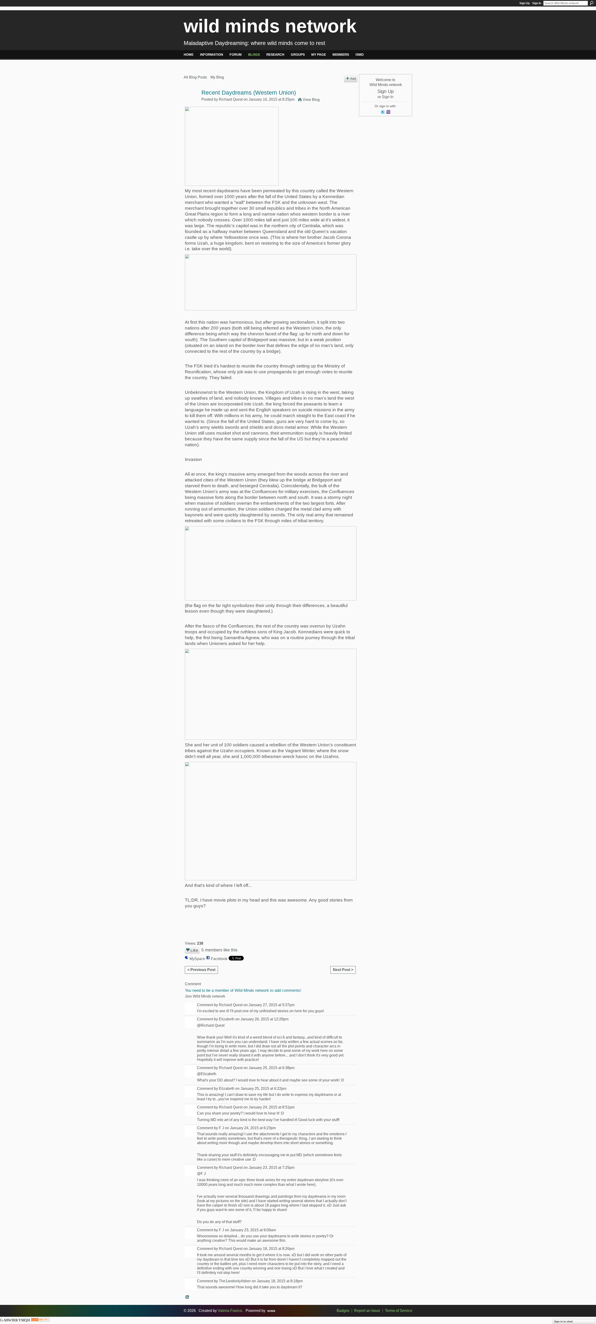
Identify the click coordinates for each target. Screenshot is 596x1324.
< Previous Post (201, 970)
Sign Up (524, 3)
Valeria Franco (230, 1311)
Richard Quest (231, 99)
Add (353, 78)
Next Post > (343, 970)
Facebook (219, 959)
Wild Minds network (270, 26)
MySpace (197, 959)
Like (194, 950)
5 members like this (219, 950)
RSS (187, 1297)
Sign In (536, 3)
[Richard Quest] (191, 102)
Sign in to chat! (563, 1321)
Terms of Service (398, 1311)
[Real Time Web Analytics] (40, 1320)
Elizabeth (226, 1019)
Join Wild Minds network (205, 996)
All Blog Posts (195, 77)
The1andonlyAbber (235, 1281)
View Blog (311, 100)
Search (591, 3)
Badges (343, 1311)
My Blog (217, 77)
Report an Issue (367, 1311)
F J (221, 1128)
